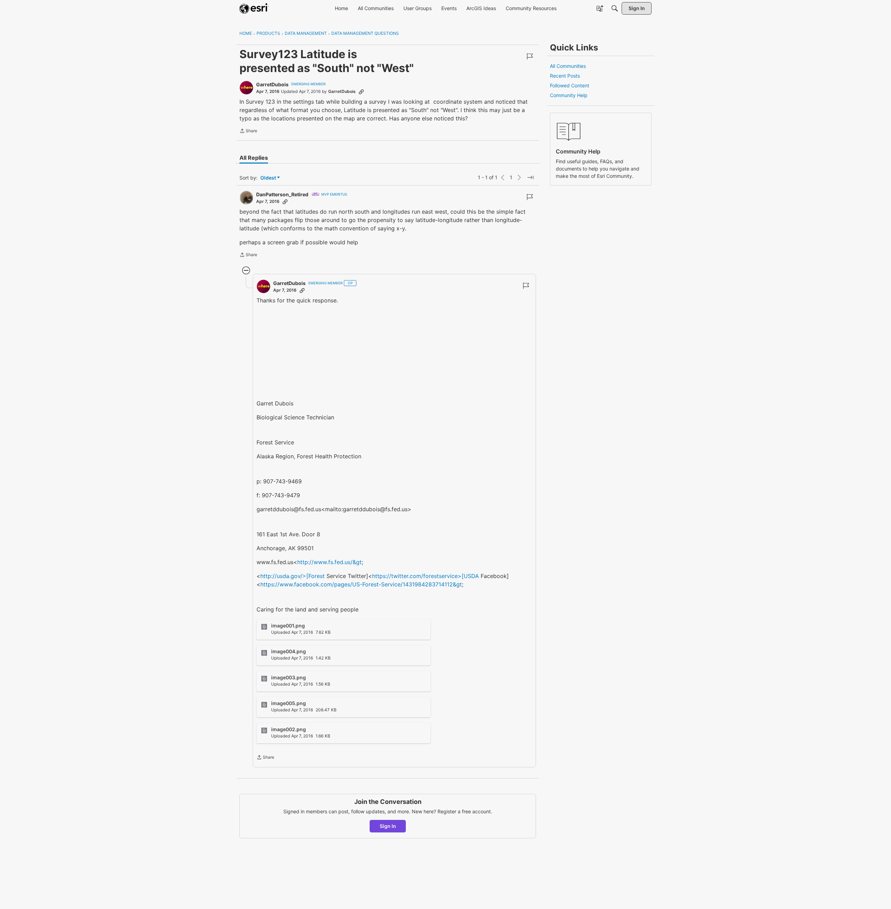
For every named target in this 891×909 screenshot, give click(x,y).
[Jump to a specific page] (530, 177)
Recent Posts (565, 76)
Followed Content (569, 85)
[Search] (614, 8)
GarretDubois (272, 84)
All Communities (568, 66)
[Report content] (529, 56)
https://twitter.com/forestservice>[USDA (425, 575)
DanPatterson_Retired (282, 194)
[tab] (253, 158)
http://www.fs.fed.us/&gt (329, 562)
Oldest (268, 178)
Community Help (569, 95)
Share (248, 131)
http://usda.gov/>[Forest (292, 575)
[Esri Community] (254, 8)
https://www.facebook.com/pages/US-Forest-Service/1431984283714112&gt (361, 584)
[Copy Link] (361, 91)
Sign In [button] (388, 826)
